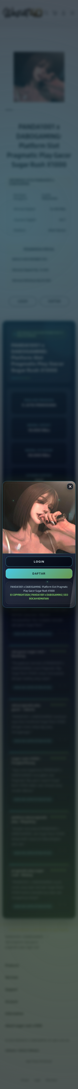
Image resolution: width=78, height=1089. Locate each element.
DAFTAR (38, 573)
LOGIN (39, 561)
